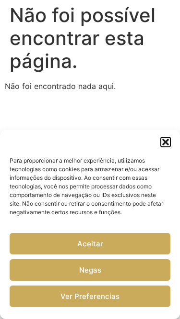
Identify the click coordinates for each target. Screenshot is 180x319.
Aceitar (90, 243)
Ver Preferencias (90, 296)
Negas (90, 270)
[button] (165, 142)
